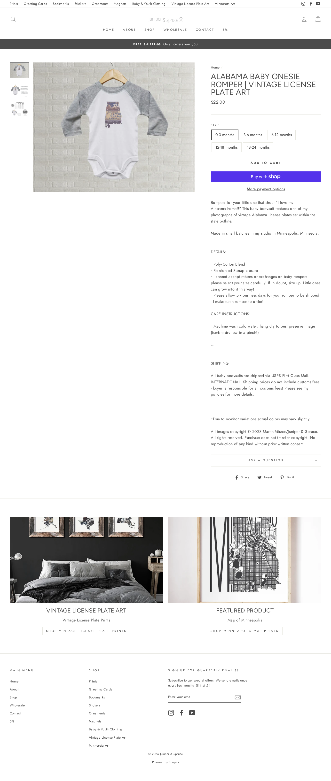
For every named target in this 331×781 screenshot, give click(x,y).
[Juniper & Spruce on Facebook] (181, 713)
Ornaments (100, 3)
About (129, 29)
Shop (149, 29)
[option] (165, 44)
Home (108, 29)
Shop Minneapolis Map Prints (245, 631)
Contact (205, 29)
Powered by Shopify (165, 762)
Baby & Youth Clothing (149, 3)
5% (225, 29)
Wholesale (175, 29)
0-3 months (224, 135)
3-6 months (253, 135)
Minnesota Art (225, 3)
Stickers (80, 3)
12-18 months (226, 147)
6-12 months (281, 135)
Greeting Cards (35, 3)
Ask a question (266, 460)
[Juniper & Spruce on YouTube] (192, 713)
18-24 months (258, 147)
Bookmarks (61, 3)
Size (215, 125)
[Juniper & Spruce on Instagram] (171, 713)
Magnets (120, 3)
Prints (14, 3)
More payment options (266, 189)
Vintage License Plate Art (190, 3)
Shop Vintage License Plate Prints (86, 631)
